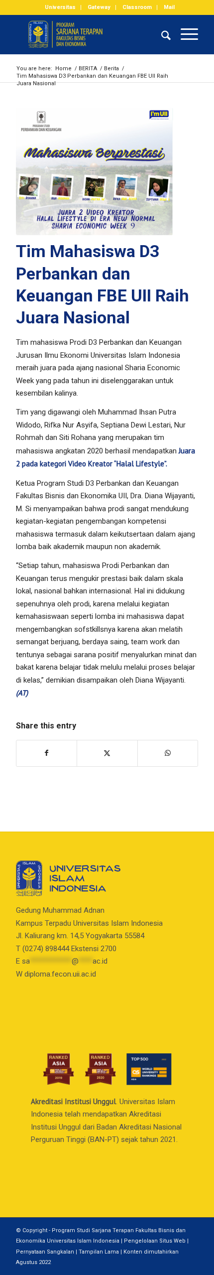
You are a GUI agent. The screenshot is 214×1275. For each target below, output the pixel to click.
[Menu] (184, 34)
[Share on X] (107, 753)
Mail (169, 7)
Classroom (137, 7)
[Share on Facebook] (46, 753)
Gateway (99, 7)
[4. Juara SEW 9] (94, 171)
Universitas (60, 7)
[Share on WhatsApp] (168, 753)
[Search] (161, 34)
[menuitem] (60, 7)
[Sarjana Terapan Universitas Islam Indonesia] (88, 34)
